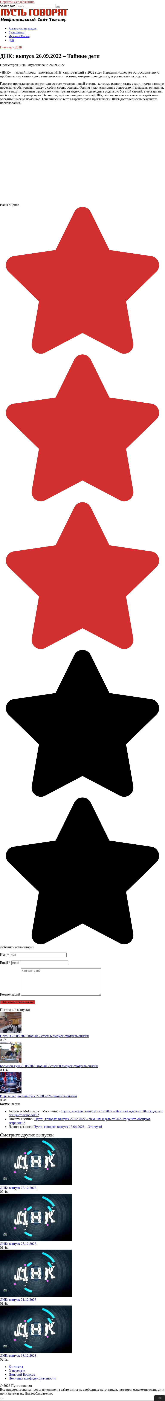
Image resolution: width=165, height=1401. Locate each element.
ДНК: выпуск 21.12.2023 (18, 1299)
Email (5, 962)
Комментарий (10, 994)
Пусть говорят (16, 32)
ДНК (11, 40)
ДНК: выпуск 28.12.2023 (18, 1188)
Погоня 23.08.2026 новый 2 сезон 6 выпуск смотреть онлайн (44, 1036)
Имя (4, 954)
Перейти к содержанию (17, 2)
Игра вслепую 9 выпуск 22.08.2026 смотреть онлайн (38, 1096)
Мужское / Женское (19, 36)
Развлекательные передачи (23, 28)
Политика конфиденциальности (32, 1378)
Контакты (16, 1367)
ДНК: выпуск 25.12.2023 (18, 1244)
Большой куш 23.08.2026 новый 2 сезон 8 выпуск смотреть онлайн (49, 1066)
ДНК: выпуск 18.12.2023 (18, 1355)
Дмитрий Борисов (22, 1374)
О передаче (17, 1370)
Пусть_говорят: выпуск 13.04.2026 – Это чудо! (68, 1126)
